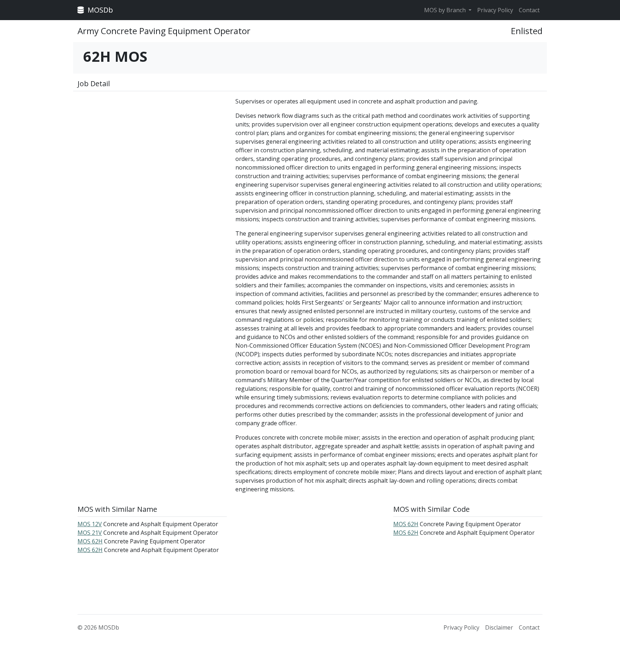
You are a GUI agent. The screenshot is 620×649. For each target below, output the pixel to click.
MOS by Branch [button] (445, 10)
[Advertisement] (152, 147)
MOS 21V (90, 533)
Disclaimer (499, 627)
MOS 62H (90, 541)
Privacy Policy (495, 10)
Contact (529, 10)
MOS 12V (90, 524)
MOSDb (99, 10)
